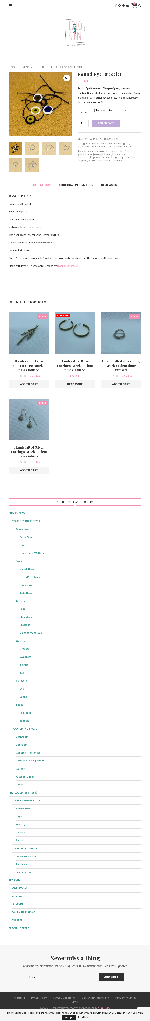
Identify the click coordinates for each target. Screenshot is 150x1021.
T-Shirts (25, 664)
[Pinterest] (123, 5)
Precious (25, 624)
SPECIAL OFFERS (19, 928)
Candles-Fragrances (28, 752)
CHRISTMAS (19, 888)
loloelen (106, 154)
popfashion (128, 157)
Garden (20, 768)
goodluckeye (85, 154)
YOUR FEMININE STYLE (118, 146)
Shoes (19, 704)
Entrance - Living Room (30, 760)
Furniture (21, 864)
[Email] (127, 5)
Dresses (24, 648)
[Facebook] (116, 5)
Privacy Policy (39, 997)
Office (19, 784)
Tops (23, 672)
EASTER (17, 896)
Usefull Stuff (23, 872)
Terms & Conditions (64, 997)
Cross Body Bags (30, 576)
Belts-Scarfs (27, 537)
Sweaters (25, 656)
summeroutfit (104, 160)
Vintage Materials (31, 632)
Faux (22, 608)
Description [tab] (42, 185)
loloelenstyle (85, 157)
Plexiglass (123, 143)
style (92, 160)
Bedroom (21, 744)
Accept (68, 1017)
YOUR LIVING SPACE (24, 728)
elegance (114, 151)
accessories (91, 151)
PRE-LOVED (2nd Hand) (23, 792)
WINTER (17, 920)
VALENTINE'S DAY (23, 912)
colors (83, 112)
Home (12, 66)
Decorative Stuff (26, 856)
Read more (75, 384)
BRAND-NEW (99, 143)
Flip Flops (25, 712)
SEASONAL (28, 66)
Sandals (24, 720)
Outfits (20, 640)
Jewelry (112, 143)
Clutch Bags (27, 568)
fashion (124, 151)
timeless (117, 160)
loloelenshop (119, 154)
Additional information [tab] (76, 185)
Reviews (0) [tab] (109, 185)
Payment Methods (125, 997)
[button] (66, 78)
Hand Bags (26, 584)
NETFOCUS (104, 1007)
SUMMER (47, 66)
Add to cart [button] (29, 384)
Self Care (21, 680)
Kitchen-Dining (25, 776)
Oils (22, 688)
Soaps (23, 696)
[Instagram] (119, 5)
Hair (22, 544)
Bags (19, 561)
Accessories (23, 528)
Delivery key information (95, 997)
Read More (84, 1017)
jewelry (97, 154)
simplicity (83, 160)
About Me (19, 997)
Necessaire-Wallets (32, 552)
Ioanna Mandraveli (67, 265)
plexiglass (115, 157)
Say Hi (75, 1001)
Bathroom (22, 736)
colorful (103, 151)
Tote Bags (26, 592)
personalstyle (101, 157)
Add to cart (106, 123)
